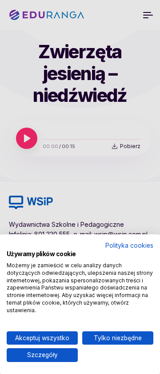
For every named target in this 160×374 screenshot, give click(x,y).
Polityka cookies (129, 245)
